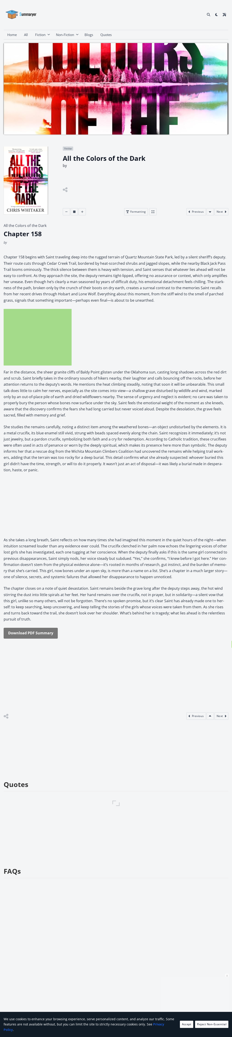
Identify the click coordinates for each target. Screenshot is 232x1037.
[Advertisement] (38, 337)
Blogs (89, 34)
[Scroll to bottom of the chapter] (210, 211)
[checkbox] (216, 14)
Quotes (106, 34)
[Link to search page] (209, 14)
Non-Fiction (65, 34)
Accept (186, 1024)
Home (12, 34)
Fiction (40, 34)
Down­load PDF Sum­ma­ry (30, 632)
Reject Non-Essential (211, 1024)
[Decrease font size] (66, 211)
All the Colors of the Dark (25, 225)
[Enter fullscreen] (153, 211)
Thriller (68, 148)
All (26, 34)
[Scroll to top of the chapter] (210, 716)
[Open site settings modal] (224, 14)
